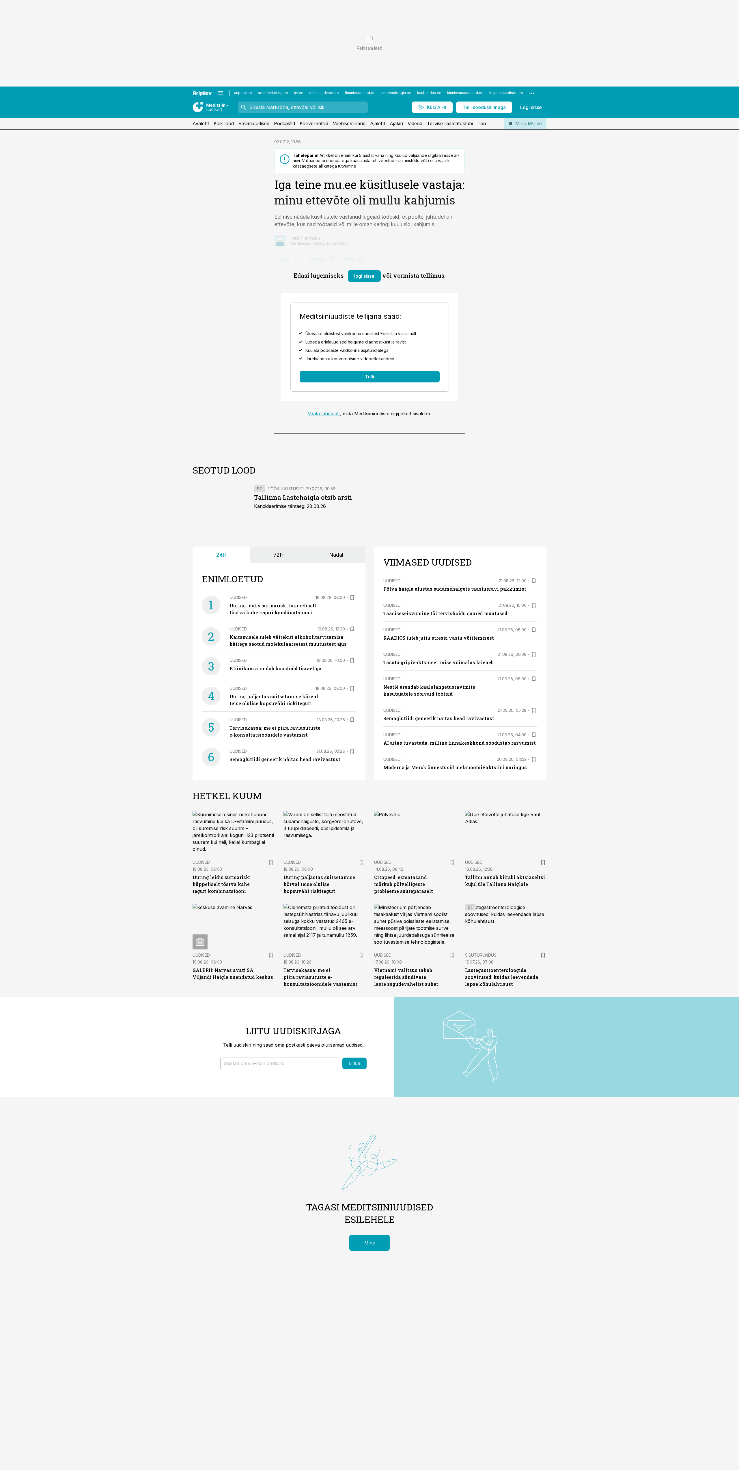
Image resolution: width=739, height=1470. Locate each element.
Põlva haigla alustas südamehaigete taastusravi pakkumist (454, 589)
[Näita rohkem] (532, 93)
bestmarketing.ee (273, 93)
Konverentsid (314, 123)
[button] (280, 1063)
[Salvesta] (352, 597)
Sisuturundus (481, 955)
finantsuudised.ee (360, 93)
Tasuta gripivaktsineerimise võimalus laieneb (438, 662)
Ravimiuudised (253, 123)
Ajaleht (377, 123)
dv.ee (298, 93)
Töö (481, 123)
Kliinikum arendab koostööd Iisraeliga (275, 668)
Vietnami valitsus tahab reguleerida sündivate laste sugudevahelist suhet (406, 977)
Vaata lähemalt (324, 413)
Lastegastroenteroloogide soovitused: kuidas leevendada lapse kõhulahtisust (501, 977)
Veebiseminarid (349, 123)
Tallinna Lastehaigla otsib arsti (303, 497)
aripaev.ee (243, 93)
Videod (415, 123)
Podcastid (284, 123)
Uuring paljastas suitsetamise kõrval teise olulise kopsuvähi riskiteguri (319, 884)
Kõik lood (224, 123)
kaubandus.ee (429, 93)
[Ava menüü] (221, 93)
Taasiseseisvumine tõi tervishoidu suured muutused (445, 613)
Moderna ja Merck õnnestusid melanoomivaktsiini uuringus (455, 767)
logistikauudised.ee (506, 93)
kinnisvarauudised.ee (465, 93)
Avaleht (201, 123)
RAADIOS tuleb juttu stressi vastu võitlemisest (438, 638)
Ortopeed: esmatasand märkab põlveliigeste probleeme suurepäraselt (403, 884)
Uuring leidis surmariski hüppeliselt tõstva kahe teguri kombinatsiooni (222, 884)
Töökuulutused (286, 488)
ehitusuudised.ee (324, 93)
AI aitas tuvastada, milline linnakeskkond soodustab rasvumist (459, 743)
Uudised (238, 597)
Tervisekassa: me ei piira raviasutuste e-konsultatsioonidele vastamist (320, 977)
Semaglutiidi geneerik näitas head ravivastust (284, 759)
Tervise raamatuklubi (450, 123)
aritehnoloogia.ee (396, 93)
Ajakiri (396, 123)
